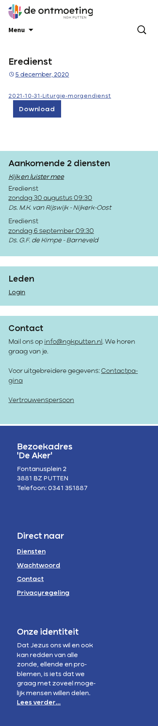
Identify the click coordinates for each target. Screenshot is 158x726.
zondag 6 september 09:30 (51, 231)
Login (16, 292)
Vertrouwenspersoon (41, 400)
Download (37, 109)
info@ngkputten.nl (73, 342)
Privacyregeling (43, 593)
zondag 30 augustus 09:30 (50, 198)
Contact (30, 579)
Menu (16, 29)
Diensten (31, 551)
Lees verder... (39, 702)
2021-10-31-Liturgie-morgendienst (59, 96)
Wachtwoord (38, 565)
